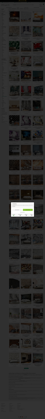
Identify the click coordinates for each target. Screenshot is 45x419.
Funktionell (26, 214)
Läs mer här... (13, 206)
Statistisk (31, 214)
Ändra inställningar (22, 212)
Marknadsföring (20, 214)
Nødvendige (13, 214)
